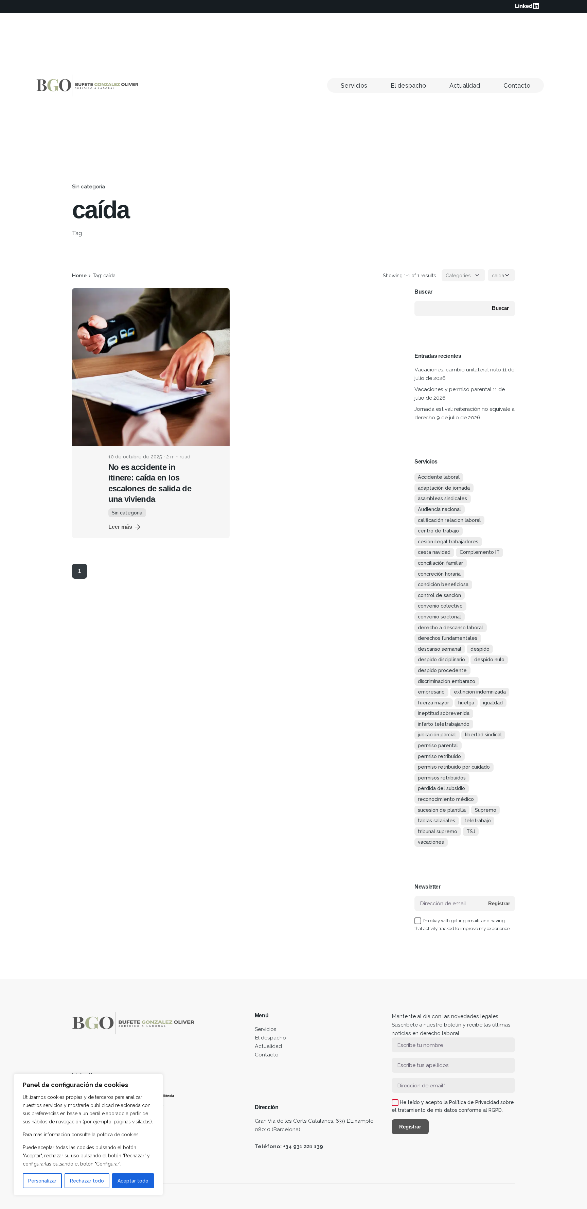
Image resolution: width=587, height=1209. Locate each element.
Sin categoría (88, 186)
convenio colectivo (440, 606)
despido (480, 649)
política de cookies (118, 1134)
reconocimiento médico (446, 799)
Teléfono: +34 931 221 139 (289, 1146)
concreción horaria (439, 574)
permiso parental (438, 745)
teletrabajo (477, 820)
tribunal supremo (437, 831)
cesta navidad (434, 552)
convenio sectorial (439, 616)
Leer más (120, 527)
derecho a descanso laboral (450, 627)
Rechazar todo (87, 1181)
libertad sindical (483, 734)
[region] (88, 1134)
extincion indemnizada (480, 692)
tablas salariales (436, 820)
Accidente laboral (439, 477)
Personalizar (42, 1181)
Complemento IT (480, 552)
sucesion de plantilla (442, 810)
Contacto (267, 1054)
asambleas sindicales (442, 498)
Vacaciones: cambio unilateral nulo (457, 369)
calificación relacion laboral (449, 520)
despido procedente (442, 670)
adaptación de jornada (444, 488)
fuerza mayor (433, 702)
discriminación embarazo (446, 681)
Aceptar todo (133, 1181)
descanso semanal (439, 649)
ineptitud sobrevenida (443, 713)
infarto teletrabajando (443, 724)
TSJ (470, 831)
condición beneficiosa (443, 584)
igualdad (493, 702)
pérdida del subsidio (441, 788)
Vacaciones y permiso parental (453, 389)
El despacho (270, 1037)
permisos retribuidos (442, 778)
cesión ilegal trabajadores (448, 541)
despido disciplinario (441, 659)
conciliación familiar (440, 563)
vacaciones (431, 842)
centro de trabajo (438, 530)
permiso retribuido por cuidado (454, 767)
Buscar (423, 292)
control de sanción (439, 595)
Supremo (485, 810)
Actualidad (268, 1046)
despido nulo (489, 659)
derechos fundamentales (447, 638)
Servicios (266, 1029)
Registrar (499, 903)
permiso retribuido (439, 756)
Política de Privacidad (474, 1102)
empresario (431, 692)
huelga (466, 702)
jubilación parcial (437, 734)
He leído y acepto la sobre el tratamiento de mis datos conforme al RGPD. (453, 1106)
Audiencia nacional (439, 509)
